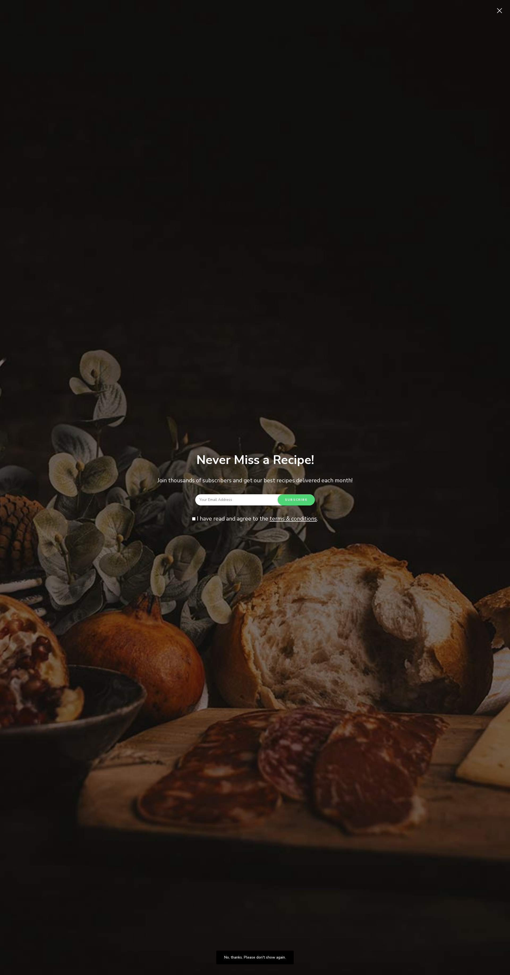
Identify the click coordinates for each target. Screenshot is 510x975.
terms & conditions (293, 518)
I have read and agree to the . (257, 518)
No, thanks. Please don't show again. (255, 957)
